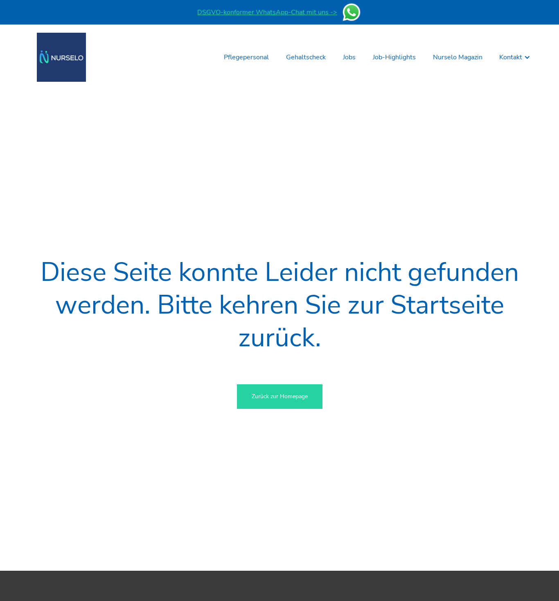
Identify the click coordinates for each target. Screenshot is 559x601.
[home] (61, 57)
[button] (515, 57)
